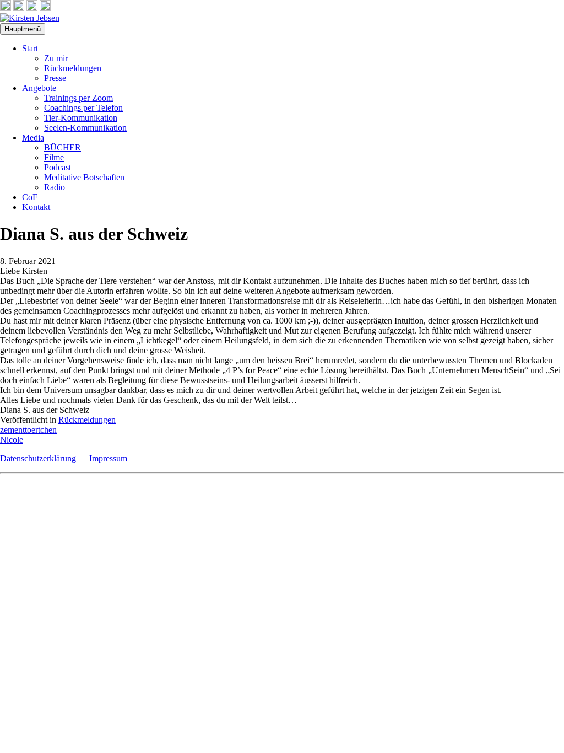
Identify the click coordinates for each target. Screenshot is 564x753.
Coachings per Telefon (83, 107)
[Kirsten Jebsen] (29, 18)
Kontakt (36, 207)
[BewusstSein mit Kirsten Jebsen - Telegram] (18, 8)
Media (33, 137)
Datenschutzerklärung (44, 458)
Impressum (108, 458)
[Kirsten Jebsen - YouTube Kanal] (31, 8)
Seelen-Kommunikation (85, 127)
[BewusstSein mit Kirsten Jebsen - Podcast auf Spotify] (45, 8)
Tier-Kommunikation (80, 117)
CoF (29, 197)
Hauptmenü (22, 29)
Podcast (57, 167)
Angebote (39, 88)
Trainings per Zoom (78, 98)
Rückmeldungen (72, 68)
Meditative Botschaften (84, 177)
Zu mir (56, 58)
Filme (54, 157)
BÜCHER (62, 147)
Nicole (11, 439)
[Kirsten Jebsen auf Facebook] (5, 8)
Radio (54, 187)
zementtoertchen (28, 429)
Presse (55, 78)
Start (30, 48)
